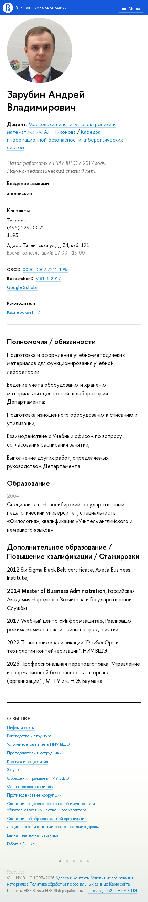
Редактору (15, 871)
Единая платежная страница (32, 835)
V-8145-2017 (48, 278)
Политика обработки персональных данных (68, 884)
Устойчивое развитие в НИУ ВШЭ (38, 744)
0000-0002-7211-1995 (45, 269)
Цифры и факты (21, 727)
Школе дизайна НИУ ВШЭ (112, 890)
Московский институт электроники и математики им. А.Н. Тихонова (61, 128)
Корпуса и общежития (27, 761)
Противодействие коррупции (34, 795)
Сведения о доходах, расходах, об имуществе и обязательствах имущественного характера (51, 807)
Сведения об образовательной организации (47, 818)
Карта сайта (119, 884)
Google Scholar (22, 287)
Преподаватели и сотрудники (34, 753)
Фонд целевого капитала (30, 786)
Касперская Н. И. (24, 312)
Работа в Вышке (21, 844)
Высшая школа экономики (41, 8)
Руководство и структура (29, 736)
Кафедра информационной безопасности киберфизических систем (65, 139)
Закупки (14, 770)
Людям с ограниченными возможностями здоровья (53, 827)
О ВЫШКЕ (18, 718)
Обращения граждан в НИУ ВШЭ (38, 778)
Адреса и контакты (72, 878)
